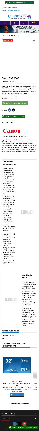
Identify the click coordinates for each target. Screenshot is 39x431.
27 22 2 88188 (13, 7)
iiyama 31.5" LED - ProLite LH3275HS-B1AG (17, 384)
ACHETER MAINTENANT (14, 103)
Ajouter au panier (17, 395)
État (3, 338)
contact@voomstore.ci (14, 10)
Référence (5, 81)
